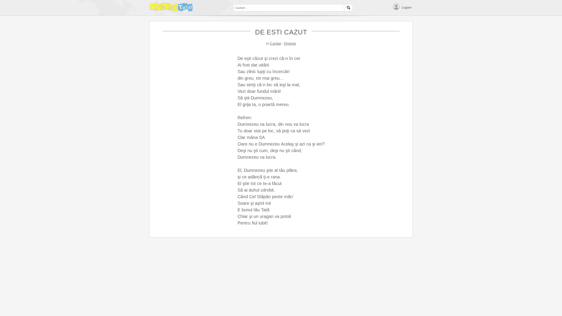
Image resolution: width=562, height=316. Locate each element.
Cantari (275, 43)
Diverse (290, 43)
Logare (407, 7)
